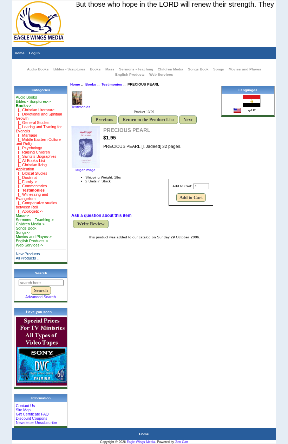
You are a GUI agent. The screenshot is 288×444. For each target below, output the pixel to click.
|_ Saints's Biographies (36, 156)
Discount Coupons (31, 418)
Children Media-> (30, 224)
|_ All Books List (30, 160)
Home (20, 53)
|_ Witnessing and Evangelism (32, 196)
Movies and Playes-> (34, 236)
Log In (34, 53)
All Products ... (28, 258)
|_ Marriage (26, 135)
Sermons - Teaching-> (35, 220)
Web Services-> (29, 245)
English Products (130, 74)
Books (90, 84)
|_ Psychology (29, 148)
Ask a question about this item (101, 215)
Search (41, 273)
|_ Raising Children (33, 152)
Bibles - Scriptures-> (33, 101)
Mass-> (22, 215)
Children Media (170, 69)
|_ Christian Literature (35, 110)
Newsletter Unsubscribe (36, 422)
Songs (218, 69)
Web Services (161, 74)
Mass (109, 69)
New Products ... (30, 254)
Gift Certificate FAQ (32, 414)
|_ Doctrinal (26, 177)
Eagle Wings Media (141, 442)
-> (23, 106)
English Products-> (32, 241)
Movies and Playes (245, 69)
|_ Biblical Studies (31, 173)
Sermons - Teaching (136, 69)
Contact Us (25, 406)
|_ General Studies (33, 122)
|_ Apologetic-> (29, 211)
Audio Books (38, 69)
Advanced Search (40, 297)
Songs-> (23, 232)
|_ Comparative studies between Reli (36, 205)
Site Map (23, 410)
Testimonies (112, 84)
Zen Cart (181, 442)
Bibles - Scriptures (69, 69)
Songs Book (198, 69)
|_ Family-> (26, 182)
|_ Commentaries (31, 186)
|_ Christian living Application (31, 167)
